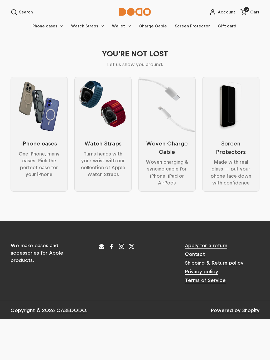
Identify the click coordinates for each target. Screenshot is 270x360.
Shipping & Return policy (214, 262)
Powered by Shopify (235, 310)
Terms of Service (205, 280)
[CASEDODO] (135, 12)
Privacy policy (201, 271)
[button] (22, 12)
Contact (195, 254)
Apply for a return (206, 245)
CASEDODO (71, 310)
